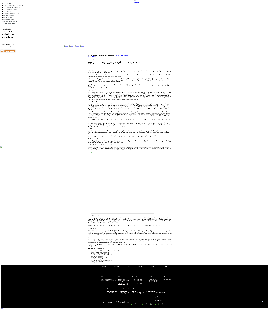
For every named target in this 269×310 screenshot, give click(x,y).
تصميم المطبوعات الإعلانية (112, 291)
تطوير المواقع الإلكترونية (137, 280)
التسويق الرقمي (121, 279)
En (2, 51)
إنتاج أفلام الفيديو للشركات (154, 281)
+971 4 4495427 (6, 46)
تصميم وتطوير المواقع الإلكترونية (11, 7)
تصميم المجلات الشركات (166, 279)
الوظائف (165, 266)
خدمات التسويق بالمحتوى (123, 284)
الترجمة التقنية (123, 293)
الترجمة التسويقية (123, 291)
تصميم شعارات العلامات (9, 3)
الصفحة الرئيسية (124, 55)
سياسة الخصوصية (158, 300)
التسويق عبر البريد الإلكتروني (124, 282)
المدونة (117, 55)
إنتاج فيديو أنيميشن (8, 11)
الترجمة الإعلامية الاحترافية (10, 21)
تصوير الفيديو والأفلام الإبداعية (11, 13)
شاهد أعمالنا (8, 34)
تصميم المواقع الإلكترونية (137, 279)
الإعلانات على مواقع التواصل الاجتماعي (108, 280)
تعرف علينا (7, 31)
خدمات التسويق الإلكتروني (10, 9)
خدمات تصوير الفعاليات (153, 279)
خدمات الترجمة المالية (124, 292)
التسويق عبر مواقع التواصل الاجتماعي (13, 5)
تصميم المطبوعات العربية (112, 293)
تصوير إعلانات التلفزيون (153, 280)
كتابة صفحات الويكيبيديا (136, 293)
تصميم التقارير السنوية (9, 23)
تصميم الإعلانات (7, 17)
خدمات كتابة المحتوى (8, 19)
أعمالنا (128, 266)
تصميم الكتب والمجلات (9, 15)
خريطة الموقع (158, 296)
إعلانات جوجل (121, 281)
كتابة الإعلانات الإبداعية (136, 291)
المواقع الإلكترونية (92, 56)
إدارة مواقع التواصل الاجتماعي (106, 279)
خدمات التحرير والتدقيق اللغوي (138, 292)
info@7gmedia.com (7, 44)
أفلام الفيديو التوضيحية (150, 291)
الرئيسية (7, 28)
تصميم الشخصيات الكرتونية (112, 292)
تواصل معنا (8, 37)
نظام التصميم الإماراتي (136, 281)
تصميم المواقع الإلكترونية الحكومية (139, 282)
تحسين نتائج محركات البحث (123, 280)
